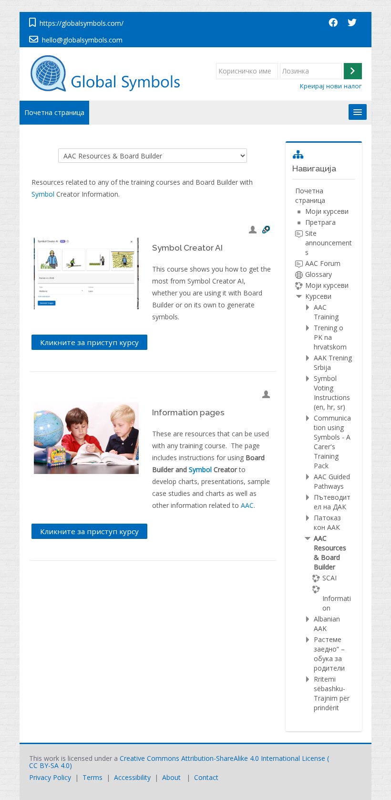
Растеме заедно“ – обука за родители (329, 654)
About (171, 777)
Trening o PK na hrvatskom (330, 337)
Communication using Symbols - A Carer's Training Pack (332, 441)
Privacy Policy (50, 777)
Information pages (188, 412)
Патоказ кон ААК (327, 522)
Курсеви (318, 296)
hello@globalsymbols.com (82, 39)
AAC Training (326, 312)
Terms (92, 777)
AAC (247, 505)
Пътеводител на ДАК (332, 502)
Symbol (42, 194)
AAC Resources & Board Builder (330, 552)
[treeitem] (323, 449)
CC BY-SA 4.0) (50, 765)
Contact (206, 777)
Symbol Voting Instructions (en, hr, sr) (332, 392)
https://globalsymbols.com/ (81, 23)
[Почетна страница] (110, 73)
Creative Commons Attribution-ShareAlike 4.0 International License (222, 758)
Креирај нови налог (331, 86)
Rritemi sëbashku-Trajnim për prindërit (332, 693)
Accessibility (132, 777)
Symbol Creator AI (187, 248)
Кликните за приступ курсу (89, 342)
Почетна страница (54, 112)
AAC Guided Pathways (332, 481)
